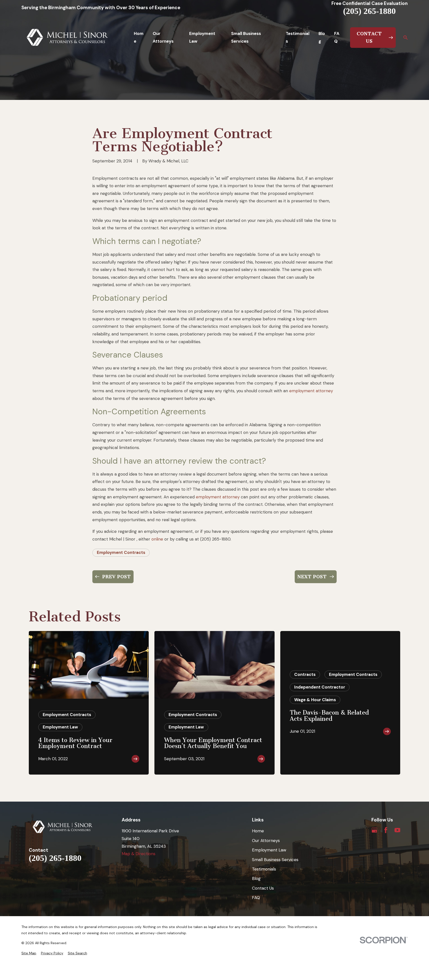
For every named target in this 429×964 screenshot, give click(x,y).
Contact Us (263, 888)
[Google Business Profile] (374, 830)
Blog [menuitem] (322, 37)
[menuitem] (28, 953)
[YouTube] (397, 830)
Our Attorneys (266, 840)
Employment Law (269, 850)
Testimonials (264, 869)
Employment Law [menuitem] (202, 37)
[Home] (67, 37)
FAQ (256, 897)
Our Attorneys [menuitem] (163, 37)
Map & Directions (138, 853)
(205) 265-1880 (369, 11)
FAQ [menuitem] (336, 37)
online (157, 539)
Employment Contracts (121, 552)
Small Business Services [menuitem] (246, 37)
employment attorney (311, 390)
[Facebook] (386, 830)
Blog (256, 878)
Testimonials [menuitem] (297, 37)
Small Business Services (275, 859)
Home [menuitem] (138, 37)
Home (258, 831)
